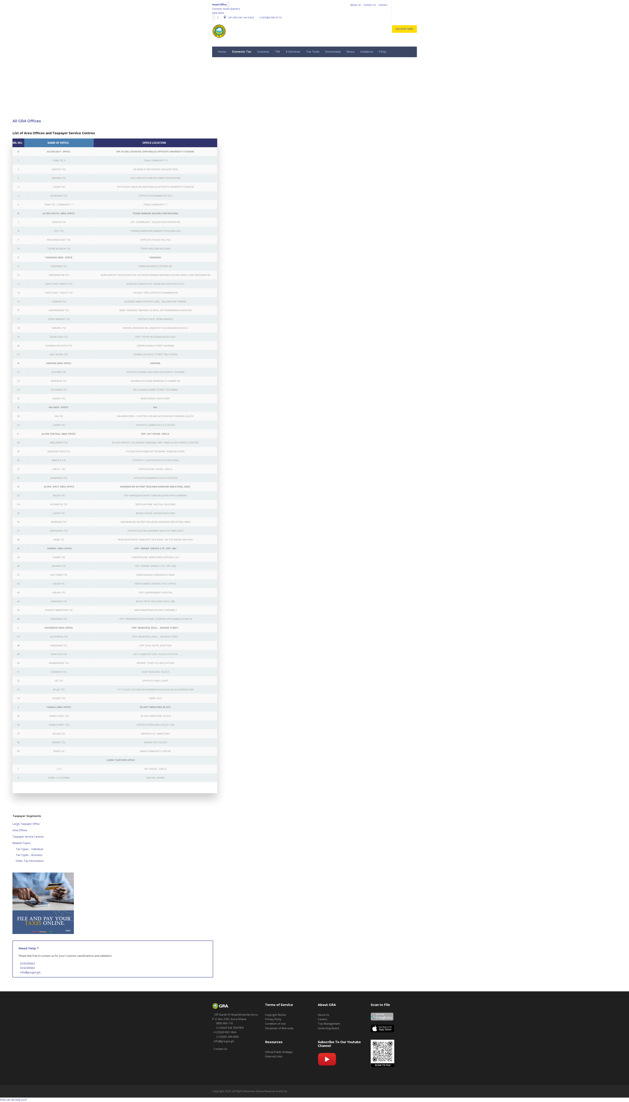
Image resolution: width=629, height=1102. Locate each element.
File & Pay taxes (404, 29)
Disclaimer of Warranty (279, 1028)
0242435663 (27, 968)
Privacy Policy (273, 1019)
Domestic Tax (241, 51)
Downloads (333, 51)
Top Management (329, 1023)
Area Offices (19, 830)
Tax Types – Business (29, 855)
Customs (263, 51)
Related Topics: (21, 843)
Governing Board (328, 1028)
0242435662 (27, 963)
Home (222, 51)
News (350, 51)
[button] (13, 1100)
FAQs (382, 51)
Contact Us (369, 4)
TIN (277, 51)
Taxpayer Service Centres (28, 836)
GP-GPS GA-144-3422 (241, 17)
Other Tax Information (30, 861)
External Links (273, 1056)
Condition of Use (275, 1023)
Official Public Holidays (279, 1052)
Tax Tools (312, 51)
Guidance (366, 51)
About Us (355, 4)
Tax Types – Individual (29, 849)
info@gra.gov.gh (30, 972)
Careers (383, 4)
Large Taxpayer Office (26, 824)
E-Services (293, 51)
